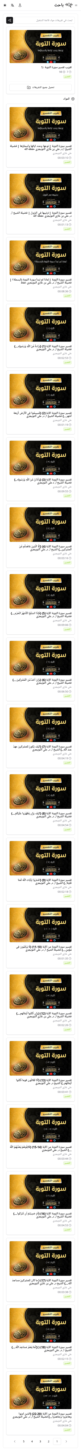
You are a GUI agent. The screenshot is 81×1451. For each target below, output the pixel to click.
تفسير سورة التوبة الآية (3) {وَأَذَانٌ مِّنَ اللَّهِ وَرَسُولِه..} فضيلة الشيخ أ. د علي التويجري (43, 481)
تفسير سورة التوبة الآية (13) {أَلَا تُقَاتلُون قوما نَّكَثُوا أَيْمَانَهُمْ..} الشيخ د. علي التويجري (44, 1082)
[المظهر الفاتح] (5, 5)
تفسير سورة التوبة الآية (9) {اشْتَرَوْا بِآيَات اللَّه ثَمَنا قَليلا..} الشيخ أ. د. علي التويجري (45, 882)
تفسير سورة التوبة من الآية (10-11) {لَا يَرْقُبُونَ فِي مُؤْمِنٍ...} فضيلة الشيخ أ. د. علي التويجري (44, 948)
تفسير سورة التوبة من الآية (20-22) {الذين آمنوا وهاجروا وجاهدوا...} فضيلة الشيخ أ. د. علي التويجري (42, 1415)
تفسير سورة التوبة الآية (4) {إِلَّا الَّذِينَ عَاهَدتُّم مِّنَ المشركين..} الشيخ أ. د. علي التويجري (45, 548)
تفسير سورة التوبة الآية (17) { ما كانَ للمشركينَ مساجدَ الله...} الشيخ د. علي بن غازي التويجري (42, 1282)
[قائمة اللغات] (12, 5)
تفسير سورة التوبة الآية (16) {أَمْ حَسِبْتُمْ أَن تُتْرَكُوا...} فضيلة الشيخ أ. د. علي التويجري (42, 1215)
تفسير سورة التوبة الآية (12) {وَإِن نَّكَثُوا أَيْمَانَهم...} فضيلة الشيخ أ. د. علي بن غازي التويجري (44, 1015)
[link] (66, 1441)
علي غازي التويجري (62, 153)
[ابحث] (9, 20)
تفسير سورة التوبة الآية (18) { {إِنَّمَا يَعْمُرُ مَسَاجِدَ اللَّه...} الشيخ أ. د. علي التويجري (41, 1349)
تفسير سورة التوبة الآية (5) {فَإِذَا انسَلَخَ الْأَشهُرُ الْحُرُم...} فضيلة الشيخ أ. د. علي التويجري (41, 615)
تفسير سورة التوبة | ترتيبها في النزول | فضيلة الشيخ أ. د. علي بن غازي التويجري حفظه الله (41, 214)
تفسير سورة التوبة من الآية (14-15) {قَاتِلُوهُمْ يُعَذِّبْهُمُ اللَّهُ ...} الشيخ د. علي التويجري (41, 1149)
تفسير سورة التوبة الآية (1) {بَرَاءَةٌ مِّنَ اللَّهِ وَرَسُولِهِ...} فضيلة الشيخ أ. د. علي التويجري (43, 348)
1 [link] (57, 1441)
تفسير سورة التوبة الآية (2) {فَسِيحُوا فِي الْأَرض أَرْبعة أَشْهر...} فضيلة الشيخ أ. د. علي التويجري (42, 415)
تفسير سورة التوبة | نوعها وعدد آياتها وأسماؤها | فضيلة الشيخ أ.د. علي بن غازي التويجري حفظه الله (41, 148)
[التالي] (14, 1441)
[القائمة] (76, 5)
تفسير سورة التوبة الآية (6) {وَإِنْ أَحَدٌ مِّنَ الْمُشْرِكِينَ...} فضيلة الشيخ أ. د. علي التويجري (42, 681)
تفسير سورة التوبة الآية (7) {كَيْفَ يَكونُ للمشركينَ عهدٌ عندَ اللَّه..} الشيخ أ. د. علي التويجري (42, 748)
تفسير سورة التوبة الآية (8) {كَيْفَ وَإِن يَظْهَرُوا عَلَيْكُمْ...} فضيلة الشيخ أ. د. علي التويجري (41, 815)
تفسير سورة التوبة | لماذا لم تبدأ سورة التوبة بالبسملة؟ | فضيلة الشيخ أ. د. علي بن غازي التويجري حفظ (41, 281)
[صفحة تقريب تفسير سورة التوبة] (42, 67)
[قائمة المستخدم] (20, 5)
